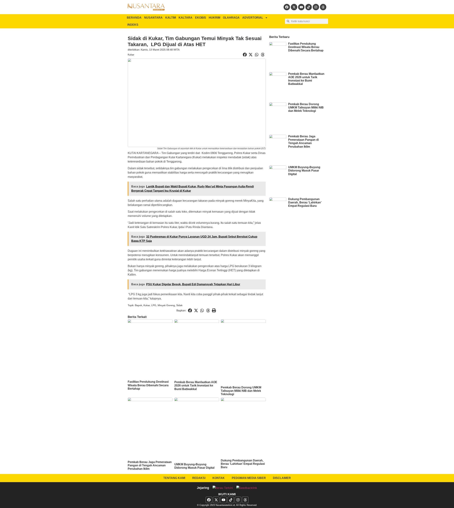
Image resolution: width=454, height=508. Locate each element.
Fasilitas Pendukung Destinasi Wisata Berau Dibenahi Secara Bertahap (148, 385)
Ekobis (200, 17)
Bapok (138, 305)
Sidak (179, 305)
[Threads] (323, 7)
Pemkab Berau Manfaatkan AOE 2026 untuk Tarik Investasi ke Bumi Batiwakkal (195, 385)
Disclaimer (282, 477)
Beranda (134, 17)
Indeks (132, 24)
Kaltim (170, 17)
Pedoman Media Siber (249, 477)
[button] (245, 55)
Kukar (131, 54)
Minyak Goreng (166, 305)
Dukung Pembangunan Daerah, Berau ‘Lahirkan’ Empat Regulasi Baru (243, 464)
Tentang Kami (174, 477)
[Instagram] (316, 7)
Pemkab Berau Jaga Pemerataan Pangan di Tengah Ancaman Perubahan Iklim (150, 465)
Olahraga (231, 17)
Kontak (218, 477)
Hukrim (214, 17)
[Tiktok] (308, 7)
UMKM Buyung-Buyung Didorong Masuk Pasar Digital (304, 170)
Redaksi (198, 477)
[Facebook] (287, 7)
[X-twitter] (294, 7)
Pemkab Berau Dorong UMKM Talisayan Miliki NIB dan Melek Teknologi (241, 391)
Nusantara (153, 17)
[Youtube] (301, 7)
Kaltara (185, 17)
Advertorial (252, 17)
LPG (153, 305)
